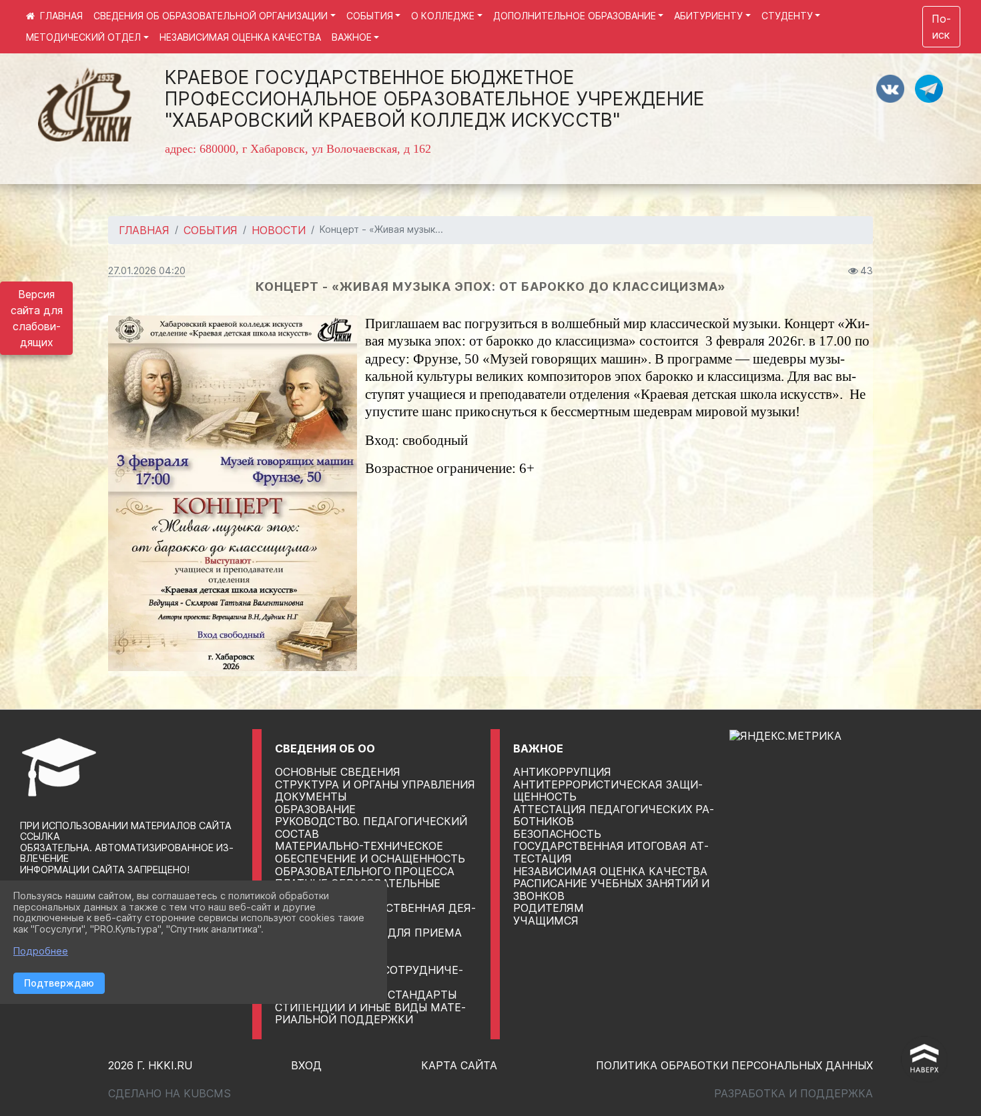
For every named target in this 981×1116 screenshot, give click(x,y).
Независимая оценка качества (610, 871)
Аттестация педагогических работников (613, 815)
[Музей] (232, 494)
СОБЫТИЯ (369, 15)
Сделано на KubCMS (169, 1093)
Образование (315, 809)
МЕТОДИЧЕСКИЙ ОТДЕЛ (83, 37)
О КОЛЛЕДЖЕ (442, 15)
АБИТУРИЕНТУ (708, 15)
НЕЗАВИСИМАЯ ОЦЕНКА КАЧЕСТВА (240, 37)
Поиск (941, 26)
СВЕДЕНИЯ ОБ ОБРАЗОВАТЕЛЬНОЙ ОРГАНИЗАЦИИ (210, 15)
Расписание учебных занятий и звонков (611, 890)
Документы (310, 796)
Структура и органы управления (375, 784)
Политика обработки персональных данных (734, 1065)
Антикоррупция (562, 771)
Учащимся (546, 920)
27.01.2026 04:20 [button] (147, 270)
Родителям (548, 908)
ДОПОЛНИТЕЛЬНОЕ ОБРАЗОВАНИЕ (574, 15)
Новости (279, 230)
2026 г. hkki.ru (150, 1065)
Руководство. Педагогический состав (371, 827)
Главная (144, 230)
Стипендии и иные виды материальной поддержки (370, 1014)
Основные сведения (337, 771)
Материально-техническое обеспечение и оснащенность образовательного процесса (370, 858)
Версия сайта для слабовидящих (37, 318)
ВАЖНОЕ (352, 37)
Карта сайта (459, 1065)
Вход (306, 1065)
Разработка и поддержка (793, 1093)
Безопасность (557, 834)
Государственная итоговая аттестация (611, 852)
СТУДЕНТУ (787, 15)
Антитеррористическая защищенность (608, 791)
